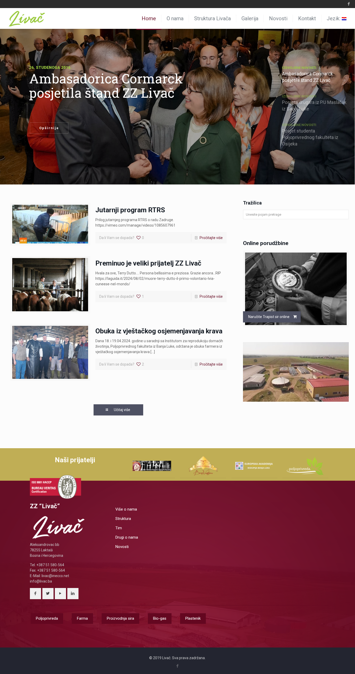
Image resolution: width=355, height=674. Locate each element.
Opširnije (49, 128)
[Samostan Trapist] (152, 465)
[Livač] (27, 18)
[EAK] (254, 465)
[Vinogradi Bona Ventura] (203, 465)
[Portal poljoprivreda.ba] (305, 465)
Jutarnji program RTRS (130, 210)
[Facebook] (348, 4)
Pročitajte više (211, 238)
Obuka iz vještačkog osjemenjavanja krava (158, 331)
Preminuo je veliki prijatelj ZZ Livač (148, 263)
